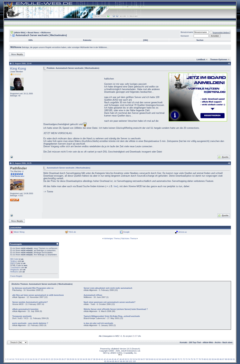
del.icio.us (182, 232)
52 (131, 359)
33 (81, 359)
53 (134, 359)
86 (221, 359)
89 (229, 359)
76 (194, 359)
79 (202, 359)
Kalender (87, 40)
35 (86, 359)
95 (113, 361)
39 (97, 359)
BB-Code (14, 259)
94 (110, 361)
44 (110, 359)
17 (39, 359)
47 (118, 359)
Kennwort (185, 36)
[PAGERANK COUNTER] (120, 355)
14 (31, 359)
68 (173, 359)
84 (215, 359)
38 (94, 359)
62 (157, 359)
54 (136, 359)
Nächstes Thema (128, 238)
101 (130, 361)
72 (184, 359)
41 (102, 359)
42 (105, 359)
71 (181, 359)
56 (142, 359)
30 (73, 359)
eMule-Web (208, 342)
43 (107, 359)
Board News (33, 32)
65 (165, 359)
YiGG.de (72, 232)
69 (176, 359)
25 (60, 359)
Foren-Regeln (16, 276)
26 (62, 359)
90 (231, 359)
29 (70, 359)
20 (47, 359)
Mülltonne (46, 32)
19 (44, 359)
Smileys (13, 261)
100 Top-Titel (195, 342)
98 (121, 361)
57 (144, 359)
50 (126, 359)
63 (160, 359)
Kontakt (183, 342)
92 (105, 361)
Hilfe (30, 40)
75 (192, 359)
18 (41, 359)
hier (115, 186)
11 (23, 359)
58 (147, 359)
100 (126, 361)
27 (65, 359)
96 (116, 361)
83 (213, 359)
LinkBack (201, 59)
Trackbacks (15, 267)
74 (189, 359)
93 (108, 361)
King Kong (18, 68)
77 (197, 359)
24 (57, 359)
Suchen (199, 40)
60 (152, 359)
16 (36, 359)
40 (99, 359)
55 (139, 359)
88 (226, 359)
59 (149, 359)
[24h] (145, 40)
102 (134, 361)
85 (218, 359)
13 (28, 359)
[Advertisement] (72, 96)
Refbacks (14, 272)
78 (200, 359)
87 (223, 359)
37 (91, 359)
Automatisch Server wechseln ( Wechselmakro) (68, 168)
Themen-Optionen (218, 59)
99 (124, 361)
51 (128, 359)
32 (78, 359)
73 (186, 359)
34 (84, 359)
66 (168, 359)
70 (178, 359)
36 (89, 359)
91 (234, 359)
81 (207, 359)
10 (21, 359)
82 (210, 359)
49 (123, 359)
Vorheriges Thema (112, 238)
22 (52, 359)
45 (113, 359)
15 (34, 359)
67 (171, 359)
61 (155, 359)
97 (118, 361)
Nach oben (227, 342)
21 (49, 359)
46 (115, 359)
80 (205, 359)
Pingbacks (14, 270)
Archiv (218, 342)
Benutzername (187, 32)
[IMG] (12, 263)
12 (26, 359)
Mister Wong (19, 232)
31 (76, 359)
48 (120, 359)
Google (126, 232)
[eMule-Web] (19, 32)
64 (163, 359)
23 (55, 359)
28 (68, 359)
